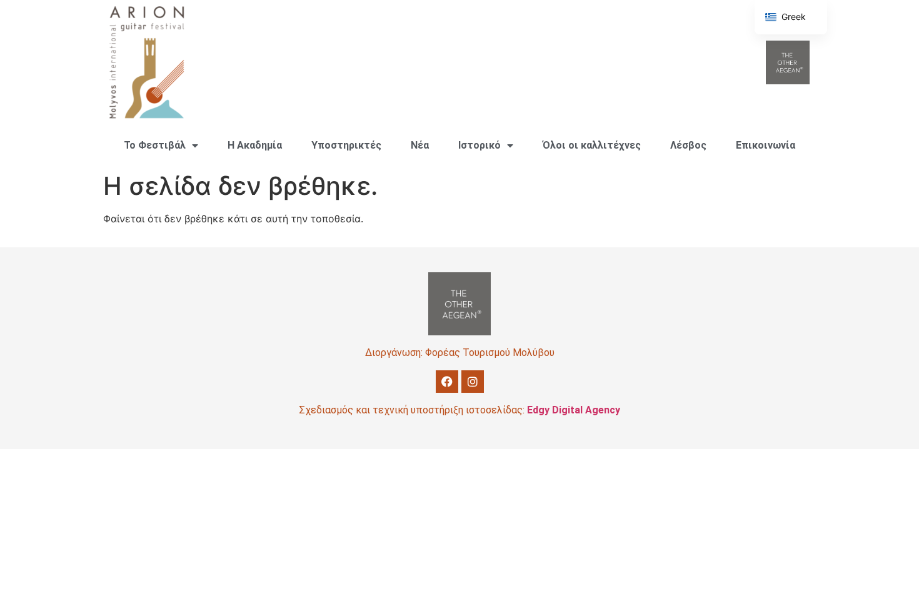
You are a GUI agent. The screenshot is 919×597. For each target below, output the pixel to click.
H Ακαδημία (255, 145)
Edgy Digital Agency (573, 410)
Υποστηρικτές (346, 145)
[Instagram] (472, 381)
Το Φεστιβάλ (155, 145)
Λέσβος (688, 145)
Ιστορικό (479, 145)
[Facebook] (447, 381)
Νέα (420, 145)
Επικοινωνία (765, 145)
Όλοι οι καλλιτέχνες (592, 145)
